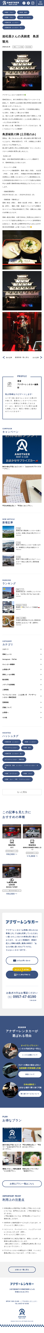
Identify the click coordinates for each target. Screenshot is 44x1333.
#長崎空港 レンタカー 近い (13, 27)
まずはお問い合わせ (23, 960)
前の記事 (9, 357)
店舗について (7, 707)
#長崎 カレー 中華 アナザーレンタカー (17, 779)
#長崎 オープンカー (11, 773)
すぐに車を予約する (22, 973)
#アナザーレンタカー (11, 747)
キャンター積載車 (8, 664)
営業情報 (5, 702)
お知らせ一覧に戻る (22, 1270)
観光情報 (28, 47)
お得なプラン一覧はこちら (22, 1184)
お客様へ (5, 712)
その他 (4, 717)
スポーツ (5, 649)
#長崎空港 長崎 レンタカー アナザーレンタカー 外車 (21, 766)
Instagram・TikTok (9, 659)
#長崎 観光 (27, 747)
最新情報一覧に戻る (22, 357)
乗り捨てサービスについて (30, 1094)
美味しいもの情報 (18, 47)
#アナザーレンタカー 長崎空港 (14, 759)
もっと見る (22, 792)
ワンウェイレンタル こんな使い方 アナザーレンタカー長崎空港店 (19, 696)
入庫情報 (5, 690)
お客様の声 (6, 669)
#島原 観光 (23, 12)
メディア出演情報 (8, 684)
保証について (30, 1074)
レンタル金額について (30, 1055)
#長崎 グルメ (9, 17)
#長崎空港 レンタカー (12, 22)
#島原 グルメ (9, 12)
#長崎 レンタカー (25, 17)
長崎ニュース (7, 654)
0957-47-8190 (22, 998)
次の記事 (36, 357)
